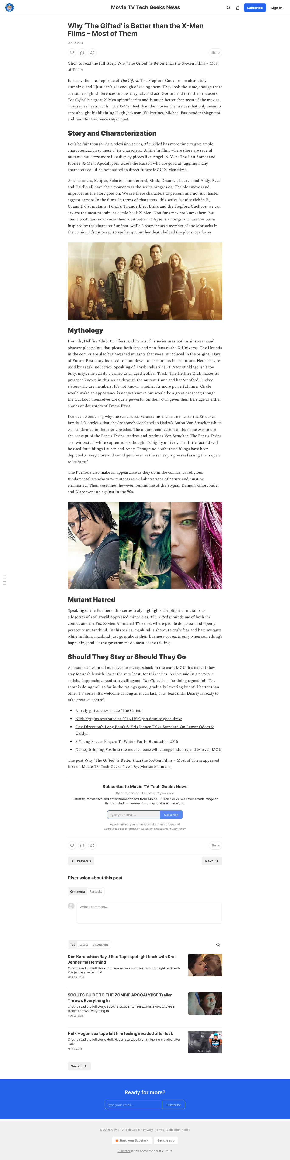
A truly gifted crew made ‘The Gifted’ (108, 711)
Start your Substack (133, 1140)
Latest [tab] (83, 945)
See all (76, 1066)
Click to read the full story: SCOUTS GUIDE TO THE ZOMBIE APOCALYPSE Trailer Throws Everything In (121, 1008)
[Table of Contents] (5, 580)
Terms (159, 1130)
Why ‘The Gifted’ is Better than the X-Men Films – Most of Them (143, 760)
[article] (145, 969)
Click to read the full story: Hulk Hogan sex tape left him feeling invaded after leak (124, 1041)
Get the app (166, 1140)
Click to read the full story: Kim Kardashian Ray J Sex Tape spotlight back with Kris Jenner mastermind (124, 970)
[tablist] (86, 891)
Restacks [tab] (96, 891)
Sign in (276, 8)
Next (209, 861)
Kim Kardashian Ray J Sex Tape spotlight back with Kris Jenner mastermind (122, 959)
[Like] (72, 52)
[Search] (228, 7)
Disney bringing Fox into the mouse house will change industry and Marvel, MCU (148, 750)
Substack (124, 1151)
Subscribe (255, 8)
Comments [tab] (77, 891)
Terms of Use (165, 824)
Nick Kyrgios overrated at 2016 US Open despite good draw (128, 719)
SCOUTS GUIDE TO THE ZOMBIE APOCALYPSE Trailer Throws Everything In (120, 998)
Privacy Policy (177, 829)
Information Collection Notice (143, 829)
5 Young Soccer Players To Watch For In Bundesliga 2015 (126, 742)
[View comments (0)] (82, 52)
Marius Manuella (155, 767)
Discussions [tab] (100, 945)
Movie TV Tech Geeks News (107, 767)
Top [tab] (72, 945)
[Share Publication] (238, 7)
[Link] (61, 133)
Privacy (148, 1130)
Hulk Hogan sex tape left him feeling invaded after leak (120, 1033)
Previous (84, 861)
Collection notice (178, 1130)
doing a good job (191, 681)
